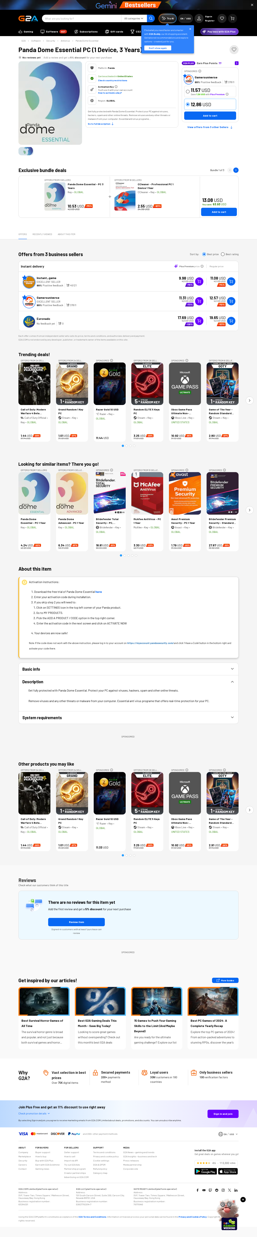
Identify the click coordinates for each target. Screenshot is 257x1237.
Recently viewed (42, 234)
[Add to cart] (231, 281)
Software (36, 40)
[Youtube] (204, 1190)
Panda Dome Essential (87, 40)
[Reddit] (216, 1190)
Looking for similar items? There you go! (58, 464)
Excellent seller (48, 281)
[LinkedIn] (236, 1190)
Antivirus (65, 40)
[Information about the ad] (199, 71)
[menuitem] (25, 31)
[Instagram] (223, 1190)
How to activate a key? (110, 92)
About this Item (66, 234)
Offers (22, 234)
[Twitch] (210, 1190)
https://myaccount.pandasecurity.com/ (150, 643)
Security (50, 40)
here (98, 591)
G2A (23, 40)
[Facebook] (197, 1190)
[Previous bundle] (230, 170)
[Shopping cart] (232, 18)
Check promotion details (32, 1113)
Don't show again (158, 48)
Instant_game (46, 278)
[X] (229, 1190)
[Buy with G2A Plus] (199, 281)
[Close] (252, 5)
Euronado (43, 318)
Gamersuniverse (206, 77)
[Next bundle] (236, 170)
